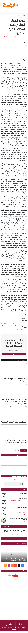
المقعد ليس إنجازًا (23, 498)
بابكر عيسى (22, 509)
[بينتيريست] (23, 632)
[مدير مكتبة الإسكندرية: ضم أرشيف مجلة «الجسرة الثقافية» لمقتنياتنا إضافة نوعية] (14, 390)
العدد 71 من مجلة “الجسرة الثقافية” (14, 422)
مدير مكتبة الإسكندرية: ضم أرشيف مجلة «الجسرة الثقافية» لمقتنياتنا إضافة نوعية (14, 401)
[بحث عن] (3, 11)
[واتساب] (22, 632)
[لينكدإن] (24, 632)
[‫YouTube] (15, 565)
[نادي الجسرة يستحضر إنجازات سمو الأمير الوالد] (14, 370)
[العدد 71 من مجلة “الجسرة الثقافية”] (14, 413)
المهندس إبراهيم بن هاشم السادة (17, 500)
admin (23, 521)
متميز (19, 15)
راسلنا (20, 624)
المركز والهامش (23, 493)
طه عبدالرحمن (21, 514)
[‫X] (19, 565)
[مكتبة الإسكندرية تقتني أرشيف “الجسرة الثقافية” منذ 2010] (14, 431)
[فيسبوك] (27, 632)
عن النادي (10, 624)
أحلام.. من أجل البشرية (22, 507)
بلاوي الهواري (23, 320)
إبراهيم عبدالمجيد (21, 494)
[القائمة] (25, 11)
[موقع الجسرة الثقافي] (10, 5)
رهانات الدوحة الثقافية (22, 512)
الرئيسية (23, 15)
